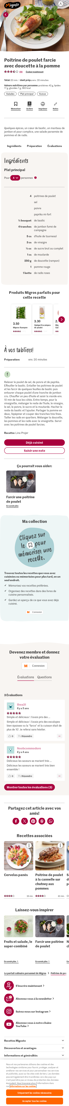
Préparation (34, 146)
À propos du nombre (35, 178)
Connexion (37, 612)
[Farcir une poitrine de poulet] (50, 939)
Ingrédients (14, 146)
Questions (44, 677)
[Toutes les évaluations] (11, 71)
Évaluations (54, 146)
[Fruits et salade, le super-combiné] (18, 939)
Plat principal (26, 93)
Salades (10, 93)
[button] (10, 706)
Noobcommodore (29, 748)
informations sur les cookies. (23, 1086)
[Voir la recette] (18, 870)
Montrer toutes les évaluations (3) (29, 787)
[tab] (34, 1040)
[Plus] (59, 736)
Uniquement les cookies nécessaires (34, 1092)
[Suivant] (61, 319)
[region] (34, 1082)
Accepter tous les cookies (34, 1100)
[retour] (5, 14)
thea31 (21, 704)
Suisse (42, 93)
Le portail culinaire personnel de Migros (25, 973)
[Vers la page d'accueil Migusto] (12, 3)
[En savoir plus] (21, 501)
